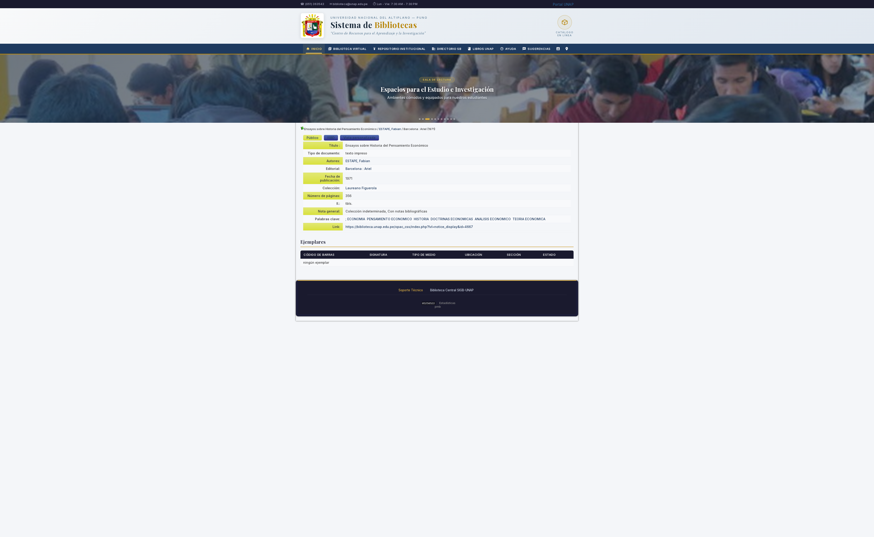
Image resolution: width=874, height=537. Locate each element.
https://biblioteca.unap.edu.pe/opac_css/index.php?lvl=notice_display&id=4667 (409, 227)
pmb (438, 306)
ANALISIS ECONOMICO (493, 219)
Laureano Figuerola (361, 188)
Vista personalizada (359, 138)
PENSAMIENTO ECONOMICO (389, 219)
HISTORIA (421, 219)
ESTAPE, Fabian (390, 129)
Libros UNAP (483, 49)
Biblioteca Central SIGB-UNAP (452, 290)
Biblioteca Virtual (349, 49)
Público (312, 138)
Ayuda (510, 49)
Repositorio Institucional (401, 49)
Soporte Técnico (411, 290)
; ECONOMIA (355, 219)
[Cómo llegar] (566, 49)
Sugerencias (539, 49)
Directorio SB (449, 49)
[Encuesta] (558, 49)
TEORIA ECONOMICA (529, 219)
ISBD (331, 138)
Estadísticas (447, 303)
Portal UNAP (563, 4)
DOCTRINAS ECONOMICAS (452, 219)
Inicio (316, 49)
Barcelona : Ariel (358, 169)
